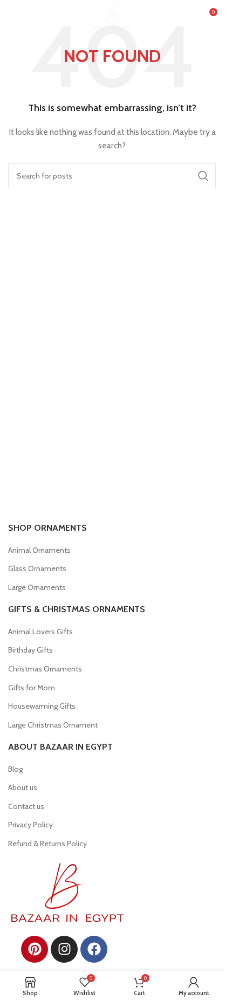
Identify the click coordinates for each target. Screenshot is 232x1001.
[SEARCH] (203, 175)
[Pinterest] (34, 949)
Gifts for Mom (31, 688)
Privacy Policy (30, 824)
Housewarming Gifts (42, 706)
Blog (15, 769)
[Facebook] (93, 949)
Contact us (26, 806)
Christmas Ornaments (45, 669)
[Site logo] (112, 15)
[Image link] (67, 891)
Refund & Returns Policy (47, 843)
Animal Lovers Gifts (40, 631)
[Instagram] (64, 949)
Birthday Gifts (30, 650)
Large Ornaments (37, 587)
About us (22, 787)
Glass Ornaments (37, 568)
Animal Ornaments (39, 550)
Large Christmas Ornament (53, 725)
